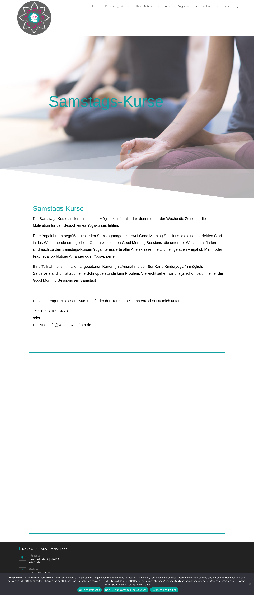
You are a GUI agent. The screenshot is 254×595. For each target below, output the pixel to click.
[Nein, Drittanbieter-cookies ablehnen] (249, 584)
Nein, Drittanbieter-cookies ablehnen (126, 589)
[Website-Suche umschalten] (236, 6)
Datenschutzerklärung (164, 589)
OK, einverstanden (89, 589)
